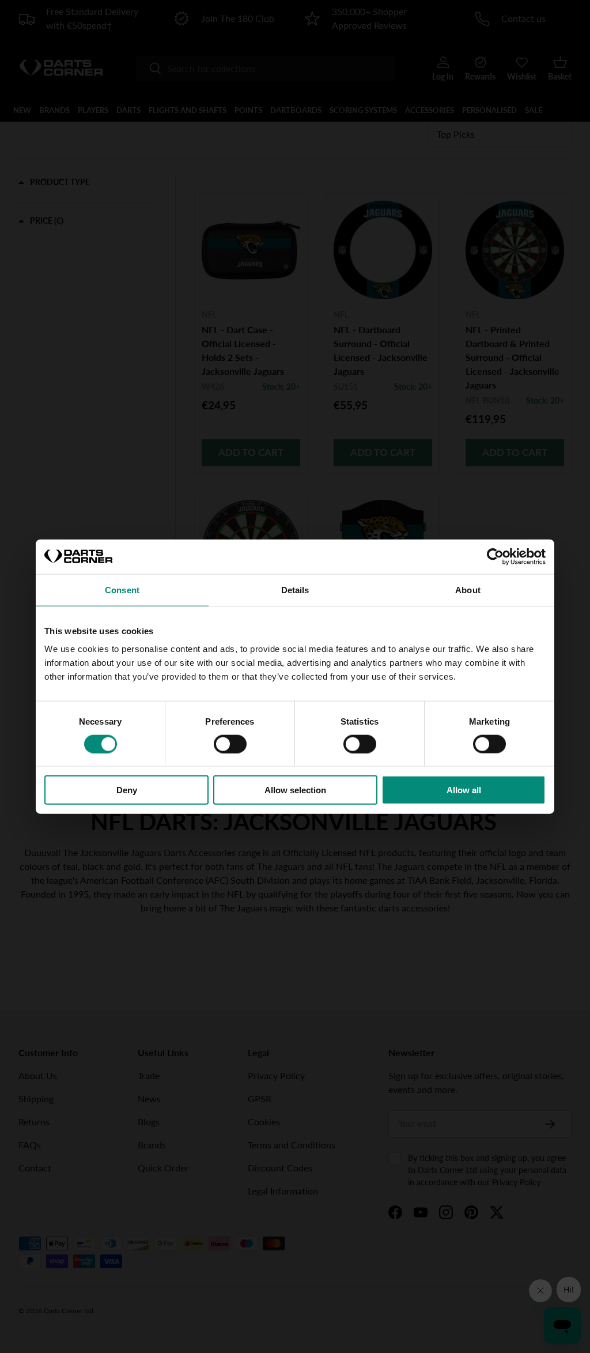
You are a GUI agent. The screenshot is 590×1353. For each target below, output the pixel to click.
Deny (126, 790)
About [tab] (468, 589)
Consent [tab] (122, 589)
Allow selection (295, 790)
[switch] (230, 743)
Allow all (464, 790)
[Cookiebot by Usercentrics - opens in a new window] (495, 556)
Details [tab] (295, 589)
